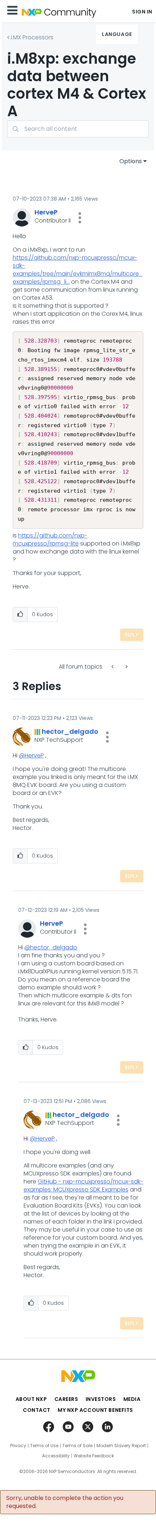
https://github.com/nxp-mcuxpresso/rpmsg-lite (50, 539)
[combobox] (78, 128)
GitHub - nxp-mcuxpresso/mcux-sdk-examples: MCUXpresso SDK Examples (83, 1185)
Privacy (18, 1446)
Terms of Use (44, 1446)
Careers (66, 1399)
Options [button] (130, 161)
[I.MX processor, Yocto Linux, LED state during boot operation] (113, 666)
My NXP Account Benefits (95, 1410)
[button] (80, 218)
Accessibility (56, 1456)
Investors (101, 1399)
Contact (36, 1410)
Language (117, 34)
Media (132, 1399)
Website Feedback (94, 1456)
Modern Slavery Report (121, 1446)
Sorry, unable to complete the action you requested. (64, 1502)
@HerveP (31, 755)
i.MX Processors (32, 37)
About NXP (31, 1399)
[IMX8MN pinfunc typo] (125, 666)
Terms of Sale (77, 1446)
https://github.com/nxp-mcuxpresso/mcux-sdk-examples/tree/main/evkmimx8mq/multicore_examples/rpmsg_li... (78, 269)
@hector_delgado (50, 947)
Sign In (142, 11)
